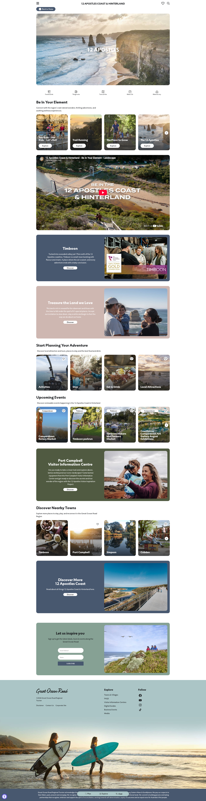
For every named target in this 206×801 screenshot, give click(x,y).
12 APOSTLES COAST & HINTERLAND (103, 3)
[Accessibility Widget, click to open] (4, 796)
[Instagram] (140, 705)
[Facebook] (140, 695)
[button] (166, 133)
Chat (120, 793)
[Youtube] (140, 700)
